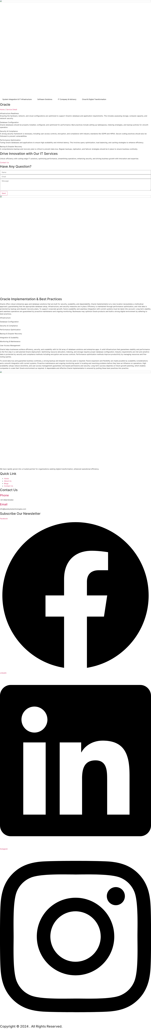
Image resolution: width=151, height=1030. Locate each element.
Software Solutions (44, 99)
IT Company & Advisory (67, 99)
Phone (4, 495)
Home (2, 109)
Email (3, 504)
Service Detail (11, 109)
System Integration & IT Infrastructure (17, 99)
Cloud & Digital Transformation (94, 99)
